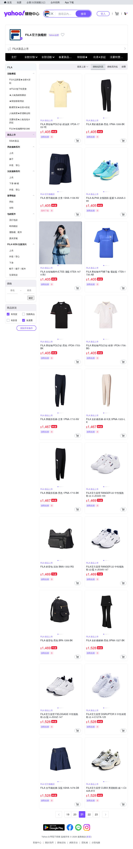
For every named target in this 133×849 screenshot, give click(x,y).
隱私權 (85, 842)
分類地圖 (96, 842)
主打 (14, 57)
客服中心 (37, 842)
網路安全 (73, 842)
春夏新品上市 (66, 57)
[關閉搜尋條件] (52, 14)
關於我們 (49, 842)
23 (96, 814)
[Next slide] (80, 95)
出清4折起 (99, 57)
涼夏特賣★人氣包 (117, 57)
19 (67, 814)
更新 (89, 836)
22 (89, 814)
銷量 (124, 66)
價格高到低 (112, 66)
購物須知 (61, 842)
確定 (31, 297)
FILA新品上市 (20, 49)
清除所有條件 (26, 328)
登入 (103, 13)
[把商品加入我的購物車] (77, 141)
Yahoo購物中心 (21, 14)
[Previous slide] (41, 95)
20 (74, 814)
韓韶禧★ (82, 57)
